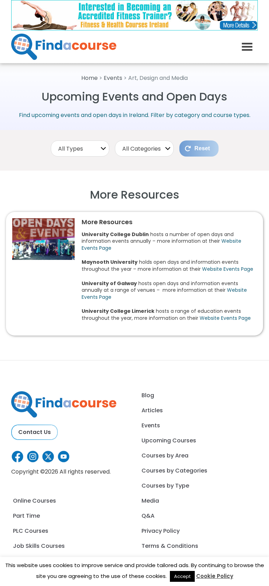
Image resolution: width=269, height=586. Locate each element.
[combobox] (80, 148)
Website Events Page (227, 269)
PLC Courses (30, 531)
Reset (202, 148)
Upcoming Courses (169, 440)
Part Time (26, 516)
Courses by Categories (174, 471)
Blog (148, 395)
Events (113, 78)
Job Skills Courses (39, 546)
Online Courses (34, 501)
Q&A (148, 516)
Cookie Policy (214, 576)
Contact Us (34, 432)
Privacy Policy (161, 531)
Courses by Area (165, 455)
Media (150, 501)
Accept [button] (182, 576)
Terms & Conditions (170, 546)
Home (89, 78)
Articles (152, 410)
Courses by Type (165, 486)
